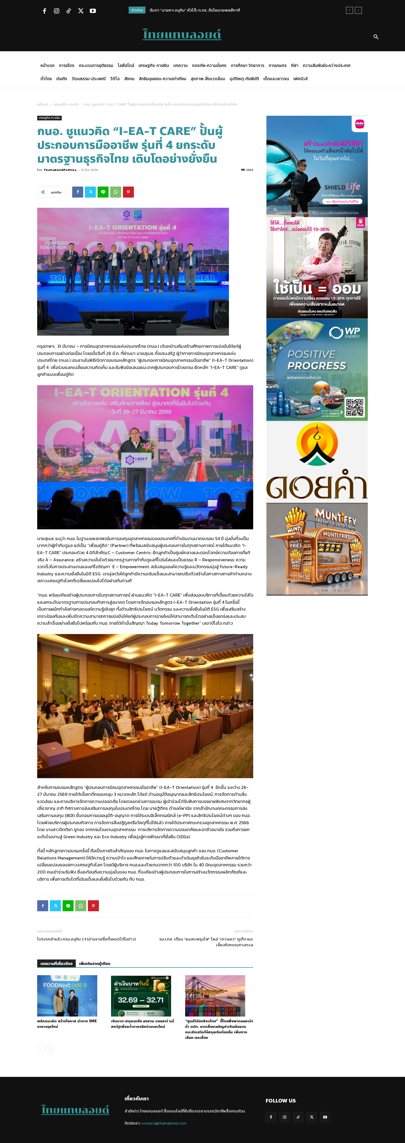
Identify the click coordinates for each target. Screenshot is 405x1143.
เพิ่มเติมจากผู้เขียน (94, 964)
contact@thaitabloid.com (163, 1123)
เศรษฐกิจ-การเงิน (66, 104)
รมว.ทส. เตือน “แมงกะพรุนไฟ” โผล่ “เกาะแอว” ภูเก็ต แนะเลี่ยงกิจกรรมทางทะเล (206, 942)
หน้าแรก (42, 104)
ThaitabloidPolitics (60, 170)
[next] (358, 10)
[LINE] (103, 192)
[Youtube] (93, 12)
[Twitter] (81, 12)
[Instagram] (56, 12)
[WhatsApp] (115, 192)
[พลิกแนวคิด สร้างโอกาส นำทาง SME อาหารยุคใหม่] (71, 996)
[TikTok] (69, 12)
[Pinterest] (128, 192)
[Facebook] (44, 12)
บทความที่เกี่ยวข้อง (56, 964)
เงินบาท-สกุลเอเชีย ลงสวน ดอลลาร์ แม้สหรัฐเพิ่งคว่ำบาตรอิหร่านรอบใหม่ (142, 1023)
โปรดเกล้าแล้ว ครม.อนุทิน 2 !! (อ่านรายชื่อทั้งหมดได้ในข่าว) (86, 939)
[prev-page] (40, 1049)
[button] (376, 37)
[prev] (349, 10)
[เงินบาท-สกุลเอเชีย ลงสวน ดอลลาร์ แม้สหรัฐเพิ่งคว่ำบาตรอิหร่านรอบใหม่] (145, 996)
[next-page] (49, 1049)
